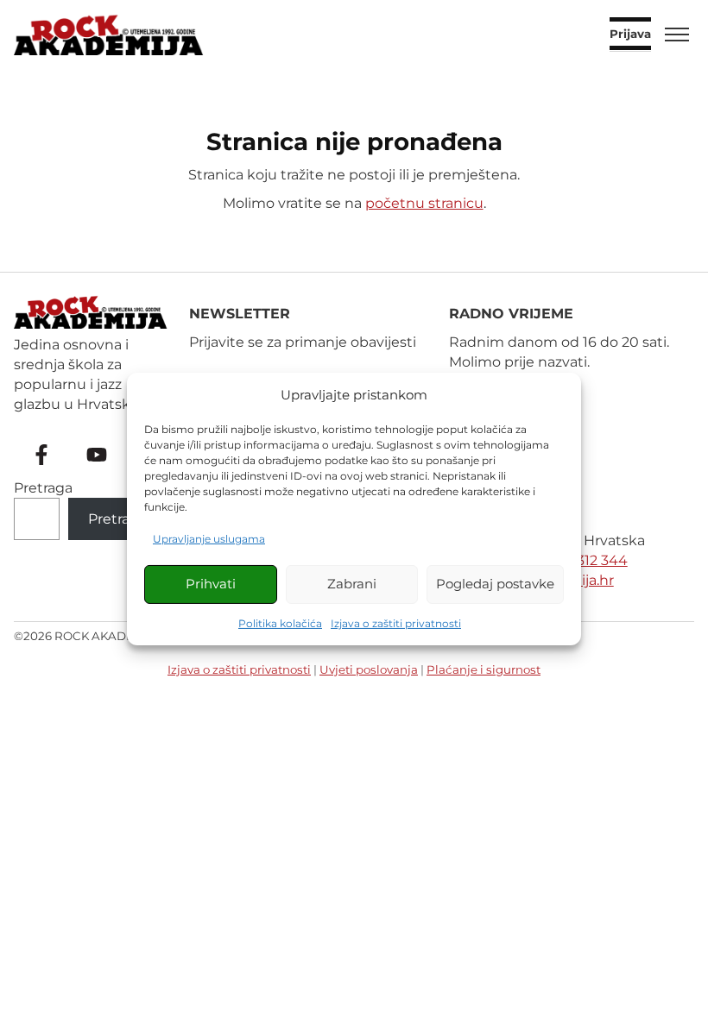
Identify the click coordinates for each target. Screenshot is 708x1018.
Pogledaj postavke (495, 583)
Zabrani (351, 583)
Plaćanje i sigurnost (483, 669)
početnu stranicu (424, 203)
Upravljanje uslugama (209, 538)
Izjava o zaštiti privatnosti (396, 623)
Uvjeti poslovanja (368, 669)
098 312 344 (587, 560)
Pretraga (43, 488)
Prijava (630, 34)
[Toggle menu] (677, 34)
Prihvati (211, 583)
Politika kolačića (280, 623)
